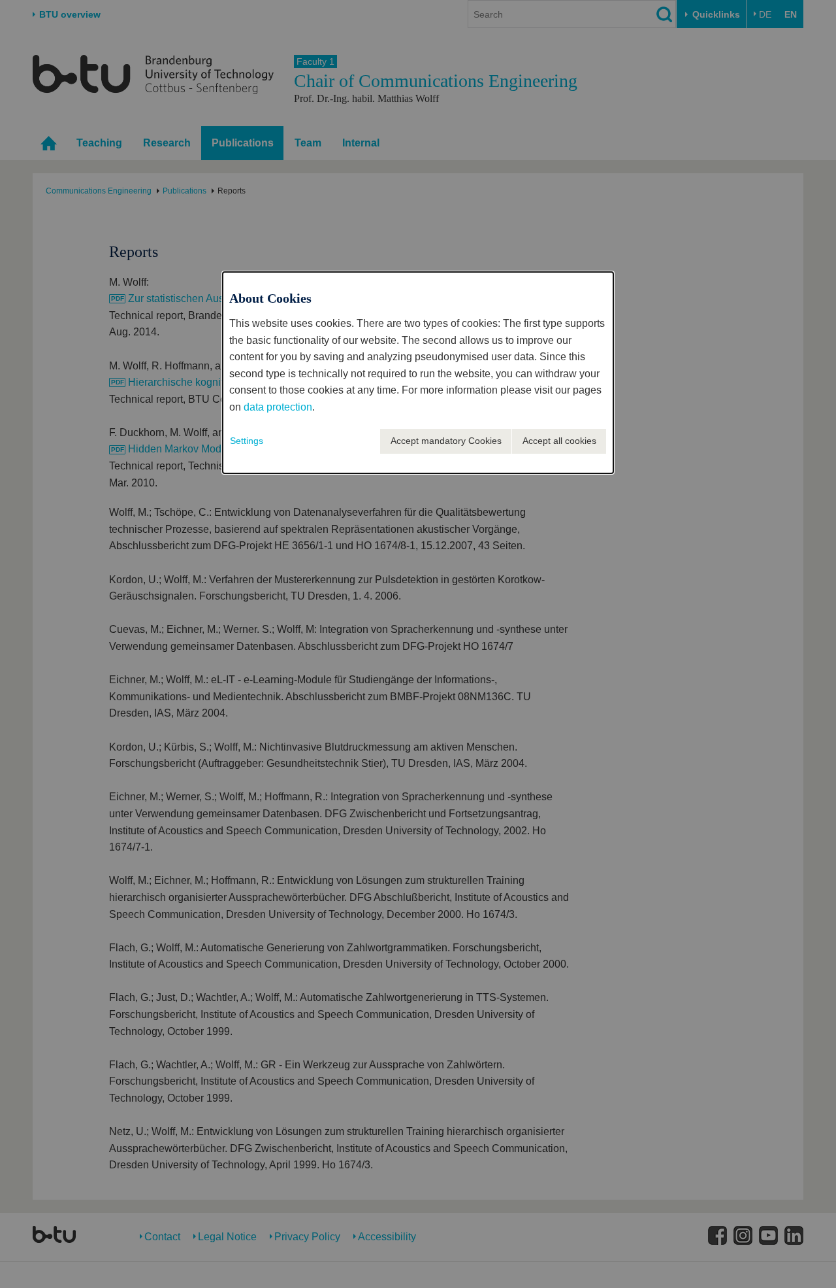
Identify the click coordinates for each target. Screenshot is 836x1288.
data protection (278, 407)
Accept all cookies (559, 440)
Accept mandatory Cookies (446, 440)
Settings (246, 440)
